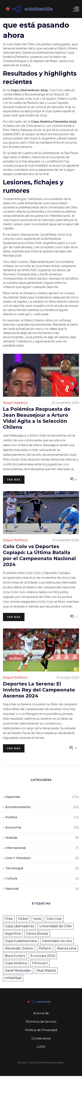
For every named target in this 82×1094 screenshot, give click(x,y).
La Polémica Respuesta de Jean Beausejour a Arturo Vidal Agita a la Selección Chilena (36, 418)
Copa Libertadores (19, 926)
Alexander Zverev (19, 948)
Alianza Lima (66, 948)
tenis (37, 919)
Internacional (15, 848)
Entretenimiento (18, 807)
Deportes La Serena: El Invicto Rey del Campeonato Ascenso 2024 (39, 690)
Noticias (11, 837)
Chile (9, 919)
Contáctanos (41, 1038)
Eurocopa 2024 (42, 956)
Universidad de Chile (55, 926)
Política (11, 817)
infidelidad (13, 978)
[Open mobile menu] (76, 9)
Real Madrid (46, 970)
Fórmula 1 (40, 963)
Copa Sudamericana (21, 941)
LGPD (41, 1047)
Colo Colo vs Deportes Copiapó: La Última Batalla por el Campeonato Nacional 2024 (39, 555)
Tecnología (14, 868)
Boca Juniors (15, 956)
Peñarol (45, 948)
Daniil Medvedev (18, 970)
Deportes (12, 797)
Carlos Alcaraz (37, 933)
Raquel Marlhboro (15, 403)
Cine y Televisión (18, 858)
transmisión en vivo (57, 941)
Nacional (12, 888)
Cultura (11, 878)
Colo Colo (54, 919)
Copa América (16, 963)
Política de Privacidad (41, 1030)
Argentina (13, 933)
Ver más (13, 479)
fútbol (23, 919)
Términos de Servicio (41, 1021)
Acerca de (41, 1013)
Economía (13, 827)
